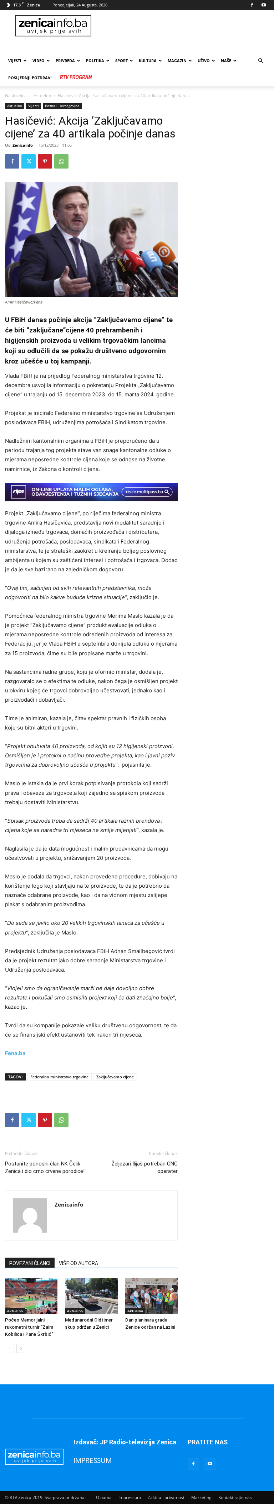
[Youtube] (263, 5)
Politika (95, 60)
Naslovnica (16, 95)
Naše (226, 60)
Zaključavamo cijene (115, 1076)
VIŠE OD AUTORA (78, 1263)
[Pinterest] (45, 161)
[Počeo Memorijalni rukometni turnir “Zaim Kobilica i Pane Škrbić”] (31, 1296)
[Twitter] (28, 161)
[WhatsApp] (61, 161)
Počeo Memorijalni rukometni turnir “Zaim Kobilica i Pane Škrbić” (29, 1327)
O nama (104, 1497)
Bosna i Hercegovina (62, 105)
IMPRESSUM (92, 1460)
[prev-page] (9, 1348)
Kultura (148, 60)
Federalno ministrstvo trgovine (59, 1076)
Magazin (177, 60)
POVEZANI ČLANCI (29, 1263)
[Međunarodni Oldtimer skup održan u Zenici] (91, 1296)
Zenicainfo (22, 145)
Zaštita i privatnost (166, 1497)
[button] (260, 60)
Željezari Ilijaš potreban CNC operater (144, 1167)
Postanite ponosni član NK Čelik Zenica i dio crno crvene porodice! (45, 1167)
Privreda (65, 60)
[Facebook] (252, 5)
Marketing (201, 1497)
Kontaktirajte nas (235, 1497)
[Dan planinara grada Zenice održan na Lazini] (151, 1296)
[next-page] (20, 1348)
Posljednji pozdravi (30, 77)
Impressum (129, 1497)
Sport (121, 60)
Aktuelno (42, 95)
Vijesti (14, 60)
